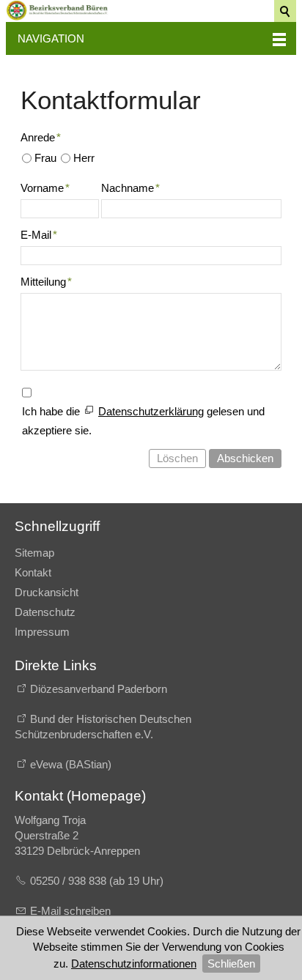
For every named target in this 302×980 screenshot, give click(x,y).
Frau (45, 158)
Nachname (130, 188)
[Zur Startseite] (57, 10)
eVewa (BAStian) (70, 764)
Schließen (231, 963)
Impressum (42, 632)
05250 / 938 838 (69, 881)
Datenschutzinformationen (133, 963)
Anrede (41, 137)
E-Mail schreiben (70, 911)
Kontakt (33, 572)
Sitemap (34, 552)
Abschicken (245, 458)
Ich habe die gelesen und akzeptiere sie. (143, 421)
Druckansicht (46, 592)
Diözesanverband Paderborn (98, 689)
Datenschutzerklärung (151, 411)
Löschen (177, 458)
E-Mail (39, 235)
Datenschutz (45, 612)
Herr (84, 158)
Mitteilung (46, 281)
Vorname (45, 188)
